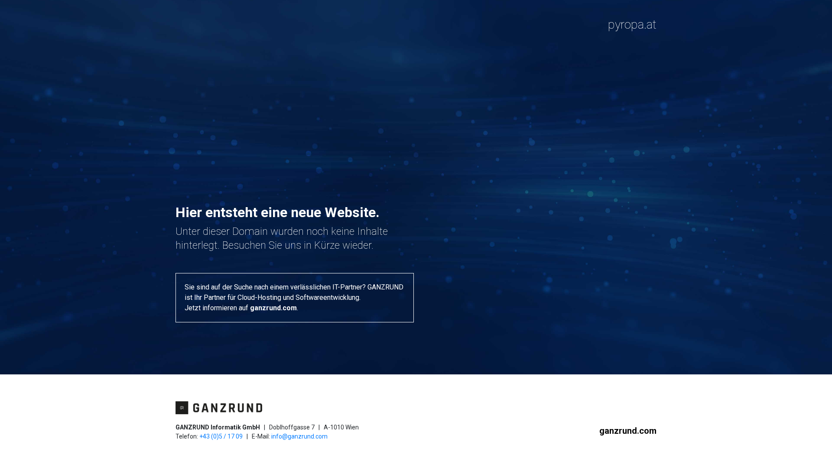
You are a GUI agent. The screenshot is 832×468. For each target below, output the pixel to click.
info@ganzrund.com (299, 436)
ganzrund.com (273, 308)
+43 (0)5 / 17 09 (221, 436)
